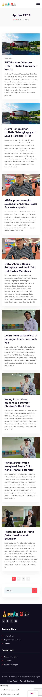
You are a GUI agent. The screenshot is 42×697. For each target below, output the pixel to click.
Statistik (7, 644)
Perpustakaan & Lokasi (12, 640)
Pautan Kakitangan (11, 665)
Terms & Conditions (27, 681)
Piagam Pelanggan (11, 657)
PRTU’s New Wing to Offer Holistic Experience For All (20, 66)
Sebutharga (8, 661)
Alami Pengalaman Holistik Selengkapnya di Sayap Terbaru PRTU (20, 132)
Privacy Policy (12, 681)
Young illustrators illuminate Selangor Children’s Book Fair (17, 403)
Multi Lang (8, 59)
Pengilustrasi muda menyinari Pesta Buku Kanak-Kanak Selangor (18, 466)
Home (15, 19)
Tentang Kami (9, 636)
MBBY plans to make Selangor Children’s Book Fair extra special (20, 204)
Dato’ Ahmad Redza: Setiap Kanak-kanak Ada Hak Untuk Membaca (20, 267)
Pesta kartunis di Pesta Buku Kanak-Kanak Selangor (19, 535)
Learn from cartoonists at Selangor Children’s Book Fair (20, 339)
